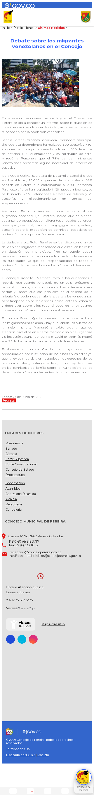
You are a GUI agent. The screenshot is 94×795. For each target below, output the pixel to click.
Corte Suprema (17, 459)
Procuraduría (15, 475)
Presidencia (14, 443)
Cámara (11, 454)
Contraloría (13, 510)
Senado (11, 449)
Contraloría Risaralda (20, 494)
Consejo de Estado (19, 470)
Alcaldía (11, 499)
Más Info (43, 755)
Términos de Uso (18, 749)
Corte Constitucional (21, 464)
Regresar (9, 400)
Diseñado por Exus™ (20, 755)
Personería (13, 504)
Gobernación (15, 483)
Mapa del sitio (53, 624)
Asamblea (13, 489)
